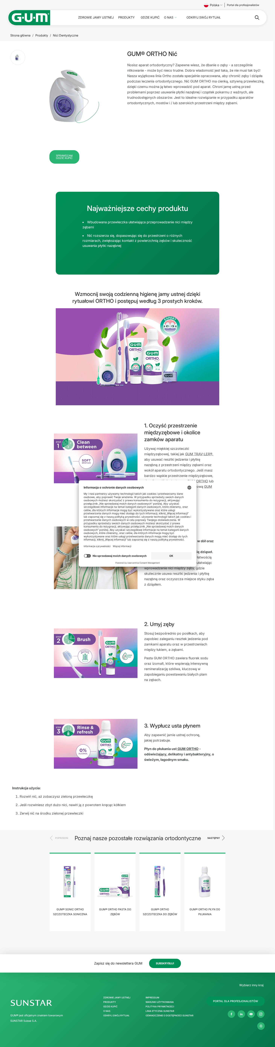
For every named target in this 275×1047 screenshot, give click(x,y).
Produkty (126, 17)
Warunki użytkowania (160, 1002)
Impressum (152, 998)
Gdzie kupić (150, 17)
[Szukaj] (254, 17)
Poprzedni (61, 838)
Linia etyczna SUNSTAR (160, 1011)
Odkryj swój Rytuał (204, 17)
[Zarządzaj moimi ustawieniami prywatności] (261, 1026)
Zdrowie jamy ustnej (96, 17)
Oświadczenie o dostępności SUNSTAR (169, 1015)
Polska (214, 5)
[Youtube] (251, 1014)
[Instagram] (261, 1014)
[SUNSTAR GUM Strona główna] (29, 17)
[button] (17, 57)
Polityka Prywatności (160, 1006)
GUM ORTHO (197, 481)
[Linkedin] (241, 1014)
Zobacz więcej (70, 925)
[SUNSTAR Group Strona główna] (47, 1003)
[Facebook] (231, 1014)
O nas (168, 17)
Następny (213, 838)
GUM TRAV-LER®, (199, 454)
